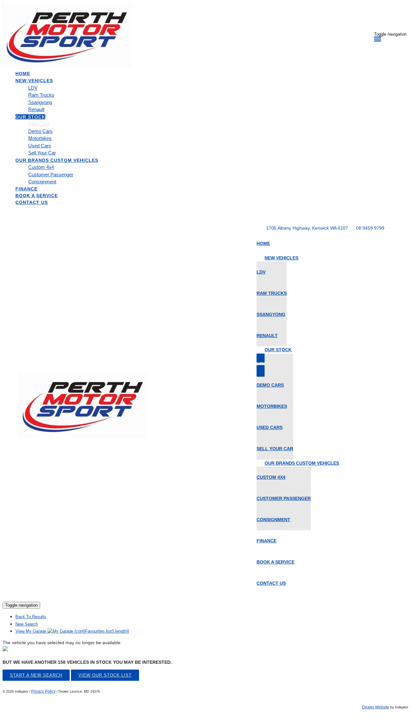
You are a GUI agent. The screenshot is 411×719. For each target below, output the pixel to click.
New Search (26, 624)
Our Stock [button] (30, 116)
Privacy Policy (43, 691)
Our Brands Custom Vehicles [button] (56, 160)
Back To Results (30, 616)
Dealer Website (375, 707)
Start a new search (36, 675)
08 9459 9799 (370, 228)
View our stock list (105, 675)
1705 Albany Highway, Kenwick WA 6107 (307, 228)
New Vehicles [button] (34, 80)
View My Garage (72, 631)
